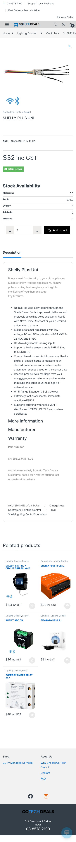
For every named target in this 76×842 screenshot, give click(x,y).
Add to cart (60, 230)
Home (6, 33)
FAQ (43, 778)
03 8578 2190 (14, 3)
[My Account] (63, 24)
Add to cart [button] (32, 606)
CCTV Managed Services (17, 762)
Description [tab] (12, 252)
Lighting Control (26, 33)
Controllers (52, 33)
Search (56, 24)
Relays (25, 561)
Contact (45, 772)
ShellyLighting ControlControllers (27, 514)
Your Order (67, 17)
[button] (69, 46)
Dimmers (45, 616)
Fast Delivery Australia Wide (24, 10)
